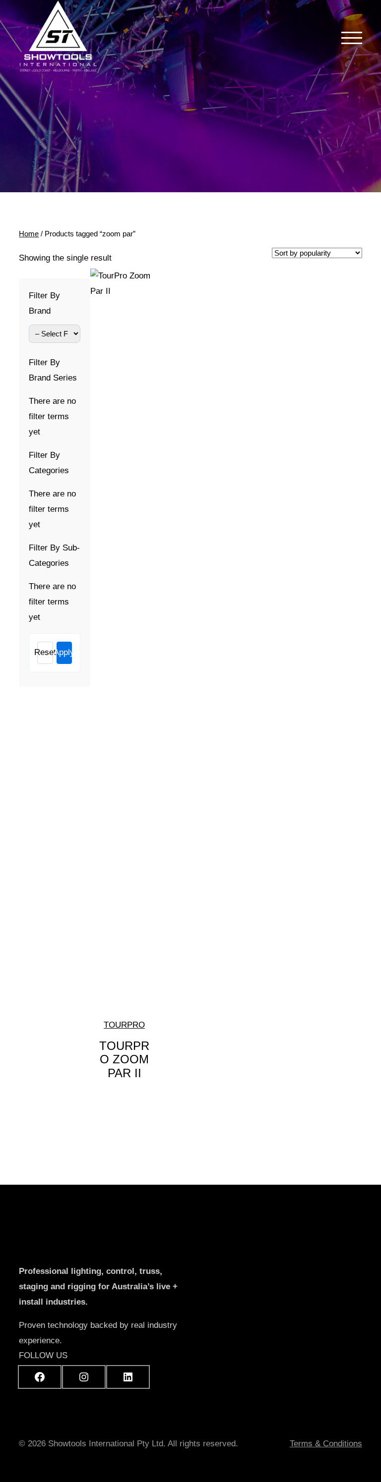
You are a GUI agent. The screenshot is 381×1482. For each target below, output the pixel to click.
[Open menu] (351, 38)
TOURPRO (124, 1025)
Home (29, 233)
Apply (64, 652)
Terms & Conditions (326, 1443)
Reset (45, 652)
